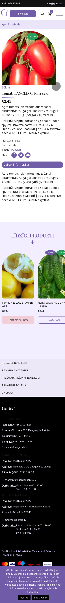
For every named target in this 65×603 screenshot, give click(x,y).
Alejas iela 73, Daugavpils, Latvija (31, 506)
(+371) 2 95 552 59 (23, 472)
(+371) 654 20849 (22, 441)
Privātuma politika (14, 385)
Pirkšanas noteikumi (15, 370)
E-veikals (23, 13)
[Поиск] (42, 13)
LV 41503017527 (21, 424)
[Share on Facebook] (14, 155)
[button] (42, 13)
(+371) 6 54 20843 (20, 512)
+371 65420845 (11, 3)
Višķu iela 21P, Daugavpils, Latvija (30, 430)
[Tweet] (21, 155)
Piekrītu (24, 597)
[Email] (28, 155)
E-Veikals (14, 24)
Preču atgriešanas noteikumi (21, 378)
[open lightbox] (32, 62)
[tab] (32, 165)
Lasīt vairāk (40, 597)
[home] (5, 13)
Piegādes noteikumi (14, 363)
